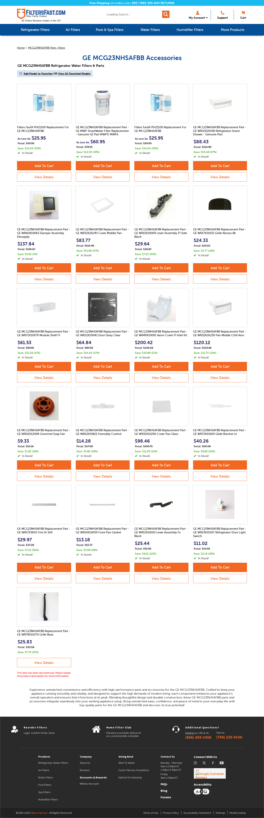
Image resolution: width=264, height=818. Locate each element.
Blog (164, 791)
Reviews (85, 770)
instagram (195, 762)
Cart (243, 18)
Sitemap (220, 813)
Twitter (204, 762)
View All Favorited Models (74, 73)
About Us (85, 763)
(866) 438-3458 (198, 737)
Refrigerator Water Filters (53, 763)
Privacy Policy (171, 813)
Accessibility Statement (197, 813)
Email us (190, 732)
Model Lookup (238, 813)
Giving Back (125, 756)
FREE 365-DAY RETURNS (157, 3)
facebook (213, 762)
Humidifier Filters (48, 799)
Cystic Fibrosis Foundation (133, 770)
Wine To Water (126, 763)
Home (21, 47)
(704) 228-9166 (229, 737)
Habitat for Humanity (130, 777)
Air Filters (43, 770)
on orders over (113, 3)
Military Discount (89, 783)
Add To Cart (44, 166)
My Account (197, 18)
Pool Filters (44, 785)
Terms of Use (150, 813)
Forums (166, 797)
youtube (222, 762)
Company (86, 756)
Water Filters (45, 777)
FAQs (164, 784)
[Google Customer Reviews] (210, 773)
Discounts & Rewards (93, 777)
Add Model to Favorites (38, 73)
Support (222, 18)
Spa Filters (44, 792)
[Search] (165, 14)
